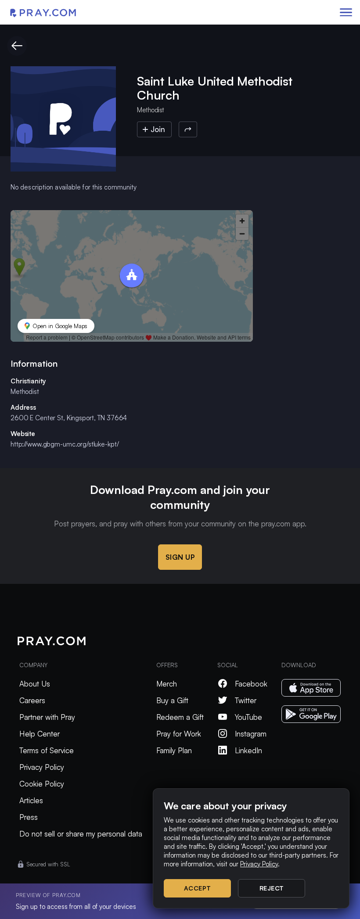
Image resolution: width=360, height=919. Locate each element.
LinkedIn (248, 750)
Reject (271, 888)
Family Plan (174, 750)
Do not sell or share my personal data (80, 833)
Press (28, 817)
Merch (166, 683)
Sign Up (180, 557)
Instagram (250, 733)
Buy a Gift (172, 700)
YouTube (248, 717)
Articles (31, 800)
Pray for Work (178, 733)
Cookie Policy (41, 783)
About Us (34, 683)
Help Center (39, 733)
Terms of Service (46, 750)
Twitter (245, 700)
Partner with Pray (47, 717)
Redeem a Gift (180, 717)
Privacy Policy (41, 767)
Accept (197, 888)
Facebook (251, 683)
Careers (32, 700)
